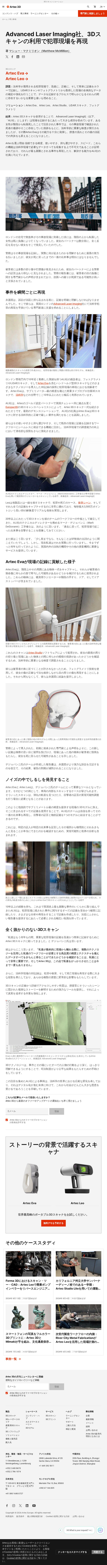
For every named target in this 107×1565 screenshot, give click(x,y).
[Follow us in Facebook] (7, 1505)
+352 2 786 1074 (13, 1471)
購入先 (9, 1442)
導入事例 (24, 13)
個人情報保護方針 (35, 1516)
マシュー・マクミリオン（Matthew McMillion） (40, 51)
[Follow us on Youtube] (34, 1505)
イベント (90, 1423)
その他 (54, 13)
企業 (88, 1416)
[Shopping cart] (95, 6)
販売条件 (20, 1516)
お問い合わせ (92, 1430)
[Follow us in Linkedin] (27, 1505)
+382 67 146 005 (46, 1488)
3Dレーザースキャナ (13, 1420)
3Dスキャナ (11, 69)
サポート (70, 1422)
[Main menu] (3, 6)
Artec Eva (15, 73)
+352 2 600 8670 (13, 1468)
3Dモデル (30, 1428)
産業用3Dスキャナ (13, 1426)
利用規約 (10, 1516)
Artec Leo (15, 78)
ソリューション (13, 1435)
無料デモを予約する (53, 1223)
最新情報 (90, 1419)
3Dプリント (51, 1419)
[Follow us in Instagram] (13, 1505)
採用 (88, 1426)
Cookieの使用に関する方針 (58, 1516)
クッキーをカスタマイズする (72, 1552)
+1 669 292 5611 (46, 1466)
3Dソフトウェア (13, 1431)
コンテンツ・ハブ (10, 13)
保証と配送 (71, 1429)
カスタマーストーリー (33, 1423)
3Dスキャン (51, 1416)
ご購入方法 (71, 1425)
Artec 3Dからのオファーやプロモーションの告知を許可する (28, 1121)
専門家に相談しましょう (92, 13)
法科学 (19, 394)
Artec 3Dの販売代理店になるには (93, 1435)
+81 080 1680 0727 (14, 1493)
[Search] (88, 6)
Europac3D (12, 407)
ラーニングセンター (39, 13)
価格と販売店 (12, 1439)
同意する (98, 1552)
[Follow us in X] (20, 1505)
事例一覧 (11, 1359)
